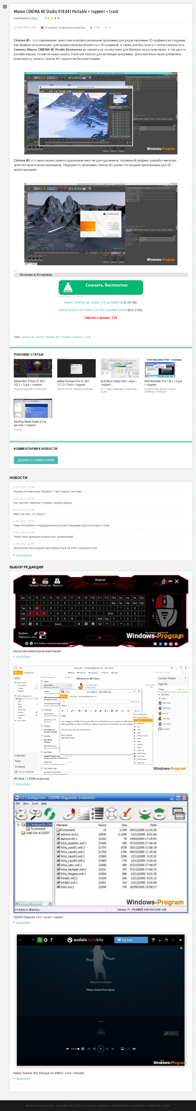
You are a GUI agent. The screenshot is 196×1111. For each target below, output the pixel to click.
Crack (87, 337)
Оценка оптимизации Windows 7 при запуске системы (47, 491)
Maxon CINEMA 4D (47, 337)
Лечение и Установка (36, 274)
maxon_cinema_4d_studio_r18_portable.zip (93, 302)
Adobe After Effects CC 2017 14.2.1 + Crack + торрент (29, 382)
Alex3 (34, 18)
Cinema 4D (27, 337)
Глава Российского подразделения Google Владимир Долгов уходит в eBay (61, 525)
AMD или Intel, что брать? (29, 514)
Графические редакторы (72, 27)
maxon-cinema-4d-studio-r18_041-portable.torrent (92, 310)
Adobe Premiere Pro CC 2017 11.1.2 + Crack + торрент (73, 382)
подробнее (23, 656)
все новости (23, 555)
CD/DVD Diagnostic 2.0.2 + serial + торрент (38, 917)
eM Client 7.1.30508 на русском (31, 778)
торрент (77, 337)
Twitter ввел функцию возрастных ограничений (43, 536)
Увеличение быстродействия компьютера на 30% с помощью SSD (55, 548)
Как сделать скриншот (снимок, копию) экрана (42, 502)
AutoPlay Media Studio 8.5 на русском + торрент (30, 423)
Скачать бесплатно (107, 285)
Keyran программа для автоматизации (37, 651)
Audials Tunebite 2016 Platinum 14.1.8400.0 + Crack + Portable (48, 1073)
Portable (65, 337)
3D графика (51, 27)
